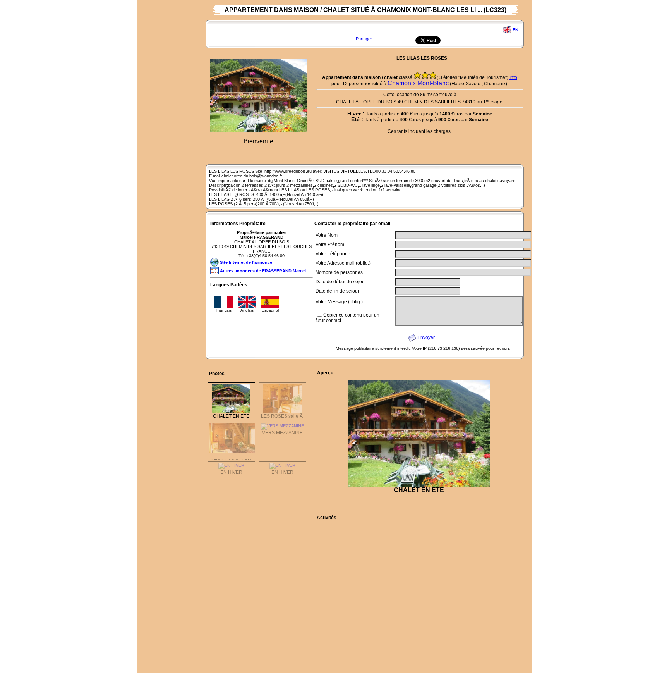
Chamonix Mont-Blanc (418, 83)
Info (513, 77)
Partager (364, 38)
